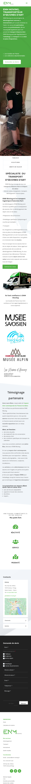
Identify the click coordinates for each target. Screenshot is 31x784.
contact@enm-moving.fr (13, 757)
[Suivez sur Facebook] (11, 771)
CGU (4, 779)
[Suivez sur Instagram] (15, 771)
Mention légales (7, 777)
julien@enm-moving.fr (10, 596)
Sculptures (8, 656)
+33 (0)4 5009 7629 (12, 592)
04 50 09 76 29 (9, 760)
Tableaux (8, 654)
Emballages (8, 664)
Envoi (23, 703)
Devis (4, 722)
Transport (5, 744)
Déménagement (7, 741)
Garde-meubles (7, 750)
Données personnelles (9, 781)
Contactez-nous (10, 266)
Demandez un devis (12, 62)
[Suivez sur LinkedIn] (19, 771)
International (6, 747)
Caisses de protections (12, 666)
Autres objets (9, 658)
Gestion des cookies (8, 783)
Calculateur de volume (9, 725)
